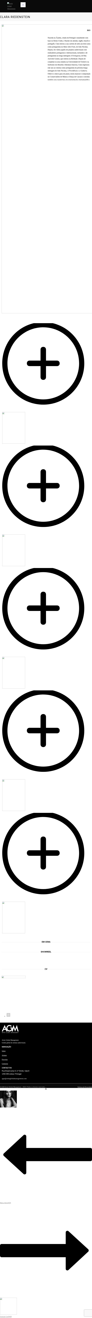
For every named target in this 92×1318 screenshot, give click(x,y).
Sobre (3, 1051)
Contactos (5, 1064)
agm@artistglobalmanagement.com (14, 1078)
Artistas (4, 1055)
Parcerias (5, 1059)
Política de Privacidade (85, 1087)
